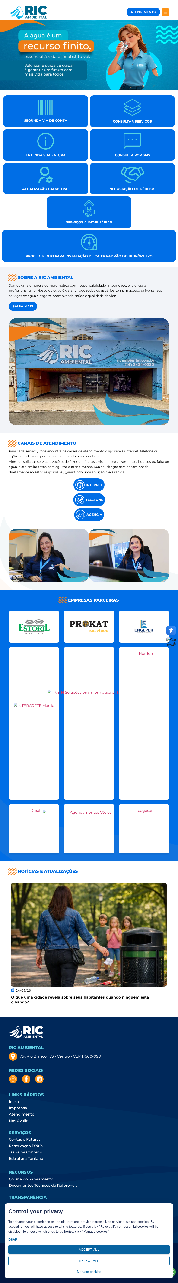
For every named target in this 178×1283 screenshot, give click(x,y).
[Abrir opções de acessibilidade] (171, 630)
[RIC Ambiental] (28, 12)
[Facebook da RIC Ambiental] (27, 1079)
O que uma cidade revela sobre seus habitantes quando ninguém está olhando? (80, 999)
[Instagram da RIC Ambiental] (13, 1079)
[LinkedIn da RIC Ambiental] (40, 1079)
